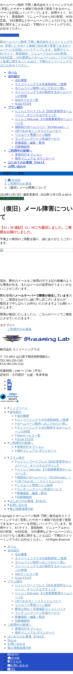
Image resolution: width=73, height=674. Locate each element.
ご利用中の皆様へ (19, 624)
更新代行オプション (28, 154)
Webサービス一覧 (26, 100)
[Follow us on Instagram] (9, 388)
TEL (13, 669)
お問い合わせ (16, 643)
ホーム (11, 546)
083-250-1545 (10, 35)
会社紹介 (13, 550)
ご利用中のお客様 (12, 198)
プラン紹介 (14, 581)
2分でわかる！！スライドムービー (38, 131)
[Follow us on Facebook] (8, 381)
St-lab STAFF (23, 103)
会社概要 (21, 80)
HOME (15, 658)
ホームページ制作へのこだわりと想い (40, 88)
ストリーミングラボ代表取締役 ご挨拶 (41, 84)
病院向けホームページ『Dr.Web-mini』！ (42, 127)
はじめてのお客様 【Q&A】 (26, 636)
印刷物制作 (22, 146)
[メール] (9, 385)
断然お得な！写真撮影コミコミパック (40, 609)
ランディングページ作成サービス (37, 138)
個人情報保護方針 (19, 647)
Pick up (11, 640)
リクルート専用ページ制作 (33, 134)
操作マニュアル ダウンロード (35, 158)
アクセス (16, 661)
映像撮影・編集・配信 (30, 142)
